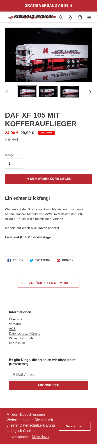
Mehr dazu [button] (40, 437)
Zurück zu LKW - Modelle (52, 283)
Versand (15, 324)
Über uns (15, 319)
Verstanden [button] (74, 426)
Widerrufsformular (22, 338)
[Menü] (89, 17)
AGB (12, 328)
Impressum (17, 343)
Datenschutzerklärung (24, 333)
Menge (9, 155)
